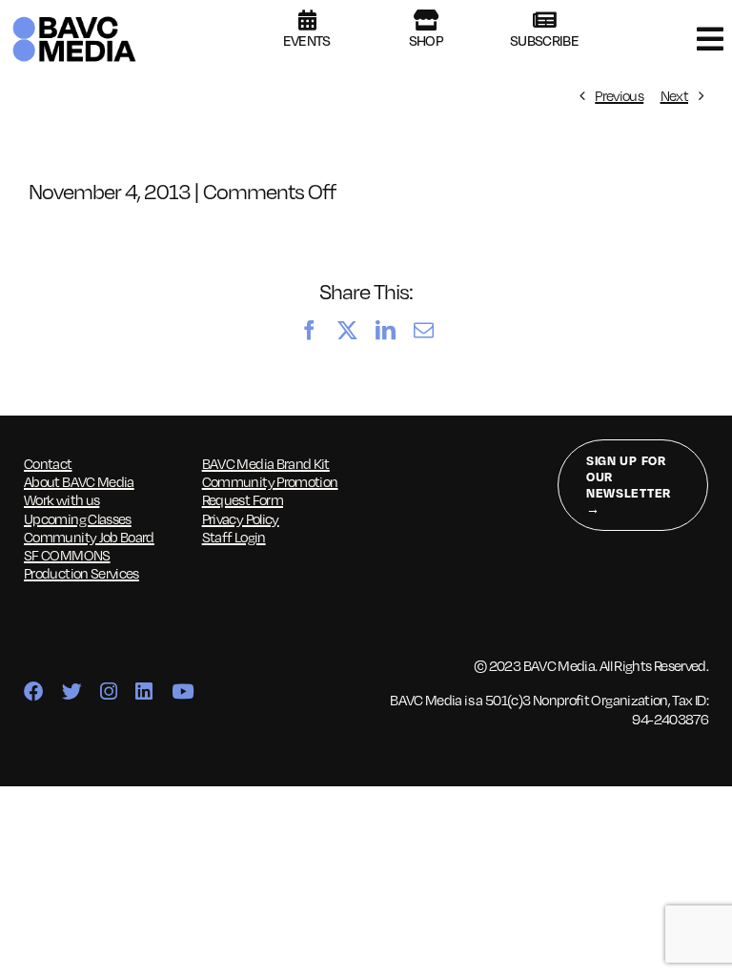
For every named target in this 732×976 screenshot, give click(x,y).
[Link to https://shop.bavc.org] (425, 20)
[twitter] (71, 692)
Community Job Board (89, 536)
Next (674, 95)
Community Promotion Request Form (270, 490)
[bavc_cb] (74, 20)
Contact (48, 463)
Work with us (61, 499)
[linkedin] (143, 692)
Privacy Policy (240, 518)
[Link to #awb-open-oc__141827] (709, 39)
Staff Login (234, 536)
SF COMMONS (67, 554)
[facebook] (33, 692)
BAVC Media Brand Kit (266, 463)
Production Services (81, 572)
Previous (619, 95)
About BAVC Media (79, 481)
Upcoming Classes (78, 518)
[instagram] (108, 692)
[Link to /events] (306, 20)
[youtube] (182, 692)
